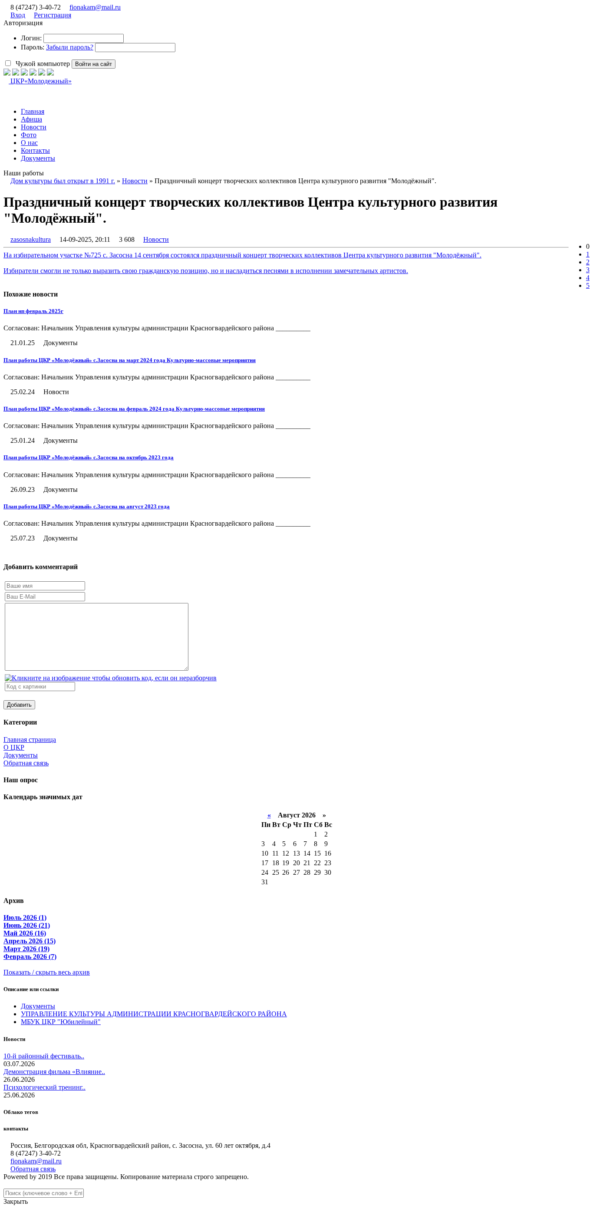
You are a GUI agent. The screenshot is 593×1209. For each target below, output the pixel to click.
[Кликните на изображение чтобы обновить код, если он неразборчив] (111, 678)
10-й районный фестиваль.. (43, 1056)
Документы (20, 755)
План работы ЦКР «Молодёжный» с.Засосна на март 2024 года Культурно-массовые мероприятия (129, 360)
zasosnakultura (30, 239)
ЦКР (40, 81)
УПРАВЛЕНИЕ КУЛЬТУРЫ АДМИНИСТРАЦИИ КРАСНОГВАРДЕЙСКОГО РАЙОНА (154, 1014)
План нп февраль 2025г (33, 311)
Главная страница (29, 739)
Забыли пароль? (69, 47)
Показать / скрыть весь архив (46, 972)
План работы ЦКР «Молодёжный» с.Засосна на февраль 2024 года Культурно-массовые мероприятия (134, 408)
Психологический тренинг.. (44, 1087)
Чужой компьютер (42, 63)
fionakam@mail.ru (95, 7)
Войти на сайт (93, 64)
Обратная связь (26, 763)
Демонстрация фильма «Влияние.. (54, 1071)
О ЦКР (13, 747)
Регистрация (52, 15)
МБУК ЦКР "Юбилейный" (61, 1021)
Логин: (31, 38)
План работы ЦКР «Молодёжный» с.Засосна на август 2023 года (86, 506)
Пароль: (32, 47)
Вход (17, 15)
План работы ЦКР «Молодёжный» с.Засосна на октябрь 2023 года (88, 457)
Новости (156, 239)
